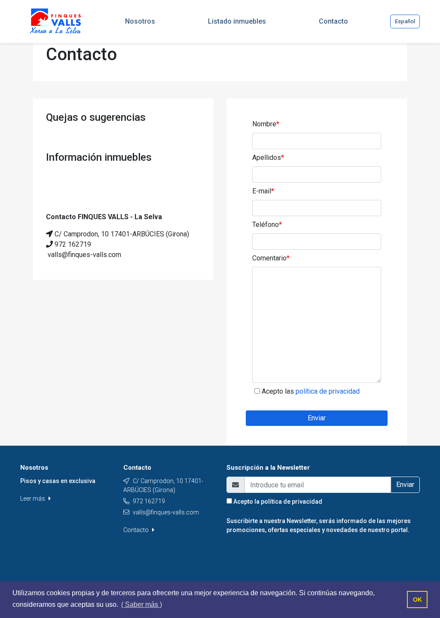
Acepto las (311, 391)
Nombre (265, 124)
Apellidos (268, 157)
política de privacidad (291, 501)
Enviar (317, 418)
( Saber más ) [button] (141, 604)
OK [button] (417, 599)
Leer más (33, 498)
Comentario (271, 258)
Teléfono (267, 224)
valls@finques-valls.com (166, 512)
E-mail (263, 191)
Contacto (136, 529)
